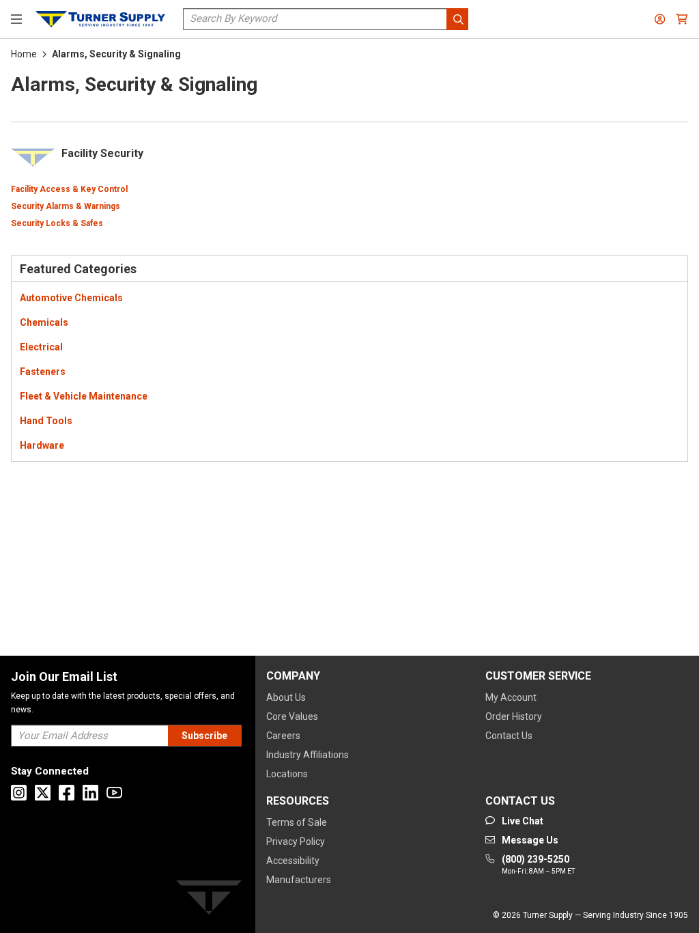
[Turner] (209, 899)
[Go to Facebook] (66, 792)
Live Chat (596, 882)
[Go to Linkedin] (90, 792)
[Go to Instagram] (19, 792)
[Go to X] (43, 792)
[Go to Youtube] (114, 792)
